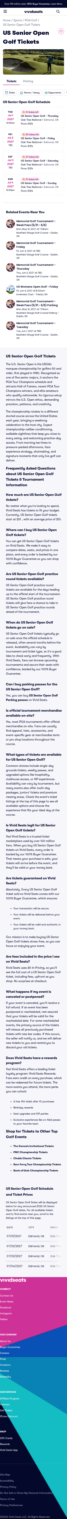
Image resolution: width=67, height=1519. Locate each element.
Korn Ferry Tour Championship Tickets (37, 1164)
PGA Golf (31, 20)
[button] (9, 93)
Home (7, 20)
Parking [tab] (28, 81)
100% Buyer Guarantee (38, 4)
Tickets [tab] (11, 81)
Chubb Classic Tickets (27, 1158)
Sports (17, 20)
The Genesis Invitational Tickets (33, 1146)
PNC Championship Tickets (30, 1152)
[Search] (58, 11)
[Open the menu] (5, 11)
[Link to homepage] (33, 11)
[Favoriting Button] (61, 31)
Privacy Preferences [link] (11, 1505)
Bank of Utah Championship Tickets (35, 1170)
